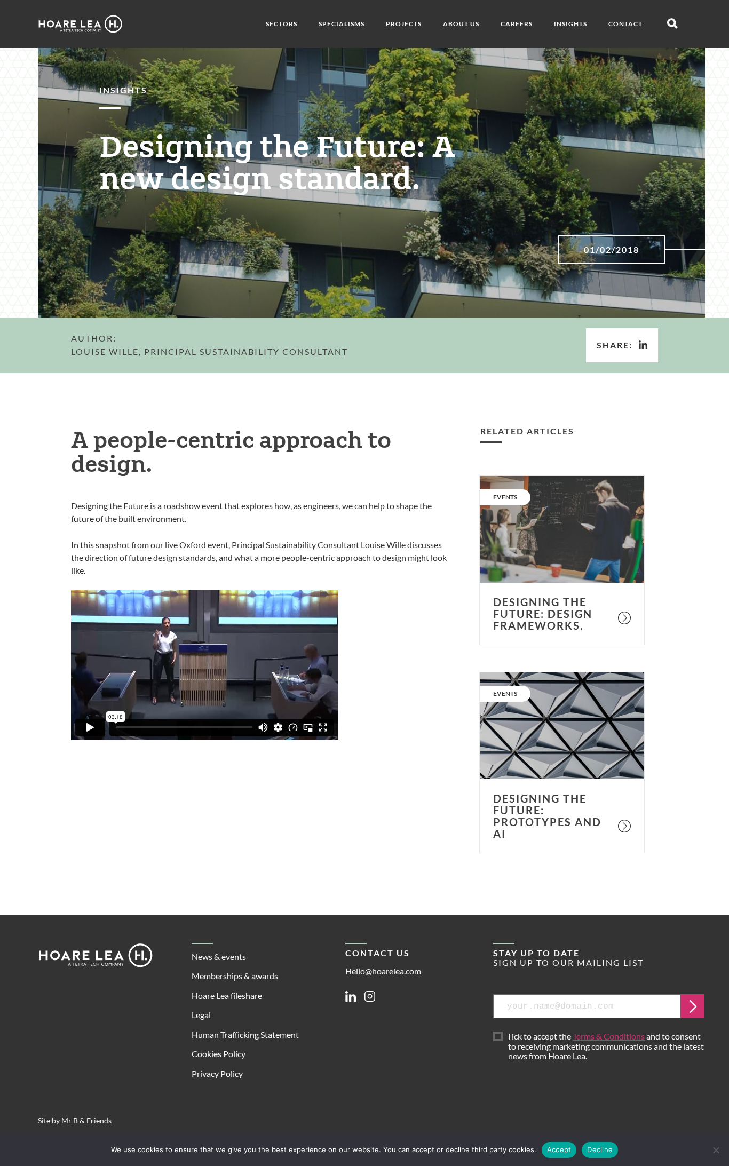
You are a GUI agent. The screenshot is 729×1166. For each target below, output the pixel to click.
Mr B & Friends (86, 1120)
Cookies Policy (218, 1054)
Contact (625, 24)
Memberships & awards (235, 976)
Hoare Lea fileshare (227, 995)
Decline (600, 1149)
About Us (461, 24)
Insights (570, 24)
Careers (517, 24)
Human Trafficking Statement (245, 1034)
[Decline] (715, 1150)
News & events (219, 956)
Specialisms (341, 24)
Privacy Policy (217, 1073)
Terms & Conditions (609, 1036)
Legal (201, 1015)
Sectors (281, 24)
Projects (404, 24)
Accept (559, 1149)
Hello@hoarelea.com (383, 971)
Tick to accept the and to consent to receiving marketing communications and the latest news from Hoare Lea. (606, 1046)
